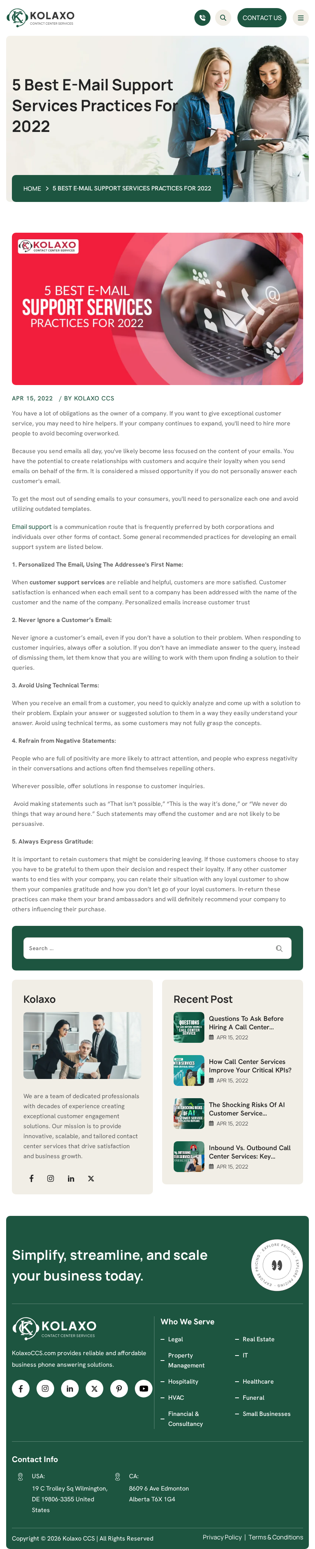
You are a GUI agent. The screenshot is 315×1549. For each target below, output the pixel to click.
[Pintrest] (119, 1388)
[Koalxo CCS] (55, 1328)
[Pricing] (277, 1265)
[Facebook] (31, 1178)
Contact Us (262, 17)
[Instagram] (50, 1178)
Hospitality (183, 1381)
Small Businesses (267, 1414)
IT (245, 1355)
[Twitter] (91, 1178)
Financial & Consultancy (185, 1419)
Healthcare (258, 1381)
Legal (175, 1339)
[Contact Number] (202, 18)
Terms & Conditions (276, 1537)
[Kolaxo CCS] (40, 18)
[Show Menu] (301, 18)
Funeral (253, 1398)
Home (32, 188)
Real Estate (259, 1339)
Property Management (186, 1360)
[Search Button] (223, 18)
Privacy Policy (222, 1537)
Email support (32, 526)
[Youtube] (144, 1388)
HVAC (176, 1398)
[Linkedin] (71, 1178)
